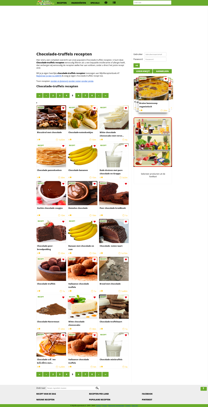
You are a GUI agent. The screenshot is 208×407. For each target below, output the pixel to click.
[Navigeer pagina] (204, 389)
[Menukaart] (114, 3)
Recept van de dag (46, 394)
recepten (62, 3)
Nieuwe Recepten (45, 399)
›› (105, 95)
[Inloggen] (136, 65)
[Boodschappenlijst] (106, 3)
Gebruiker (138, 54)
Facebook (147, 394)
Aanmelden (162, 71)
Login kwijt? (143, 71)
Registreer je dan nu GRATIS (49, 76)
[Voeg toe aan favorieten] (63, 108)
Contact (98, 405)
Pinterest (147, 399)
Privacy (104, 405)
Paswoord (138, 59)
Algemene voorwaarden (116, 405)
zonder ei (55, 81)
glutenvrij (64, 81)
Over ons (135, 405)
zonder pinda (87, 81)
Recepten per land (99, 394)
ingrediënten (78, 3)
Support (128, 405)
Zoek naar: (41, 388)
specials (95, 3)
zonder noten (75, 81)
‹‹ (39, 95)
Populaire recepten (99, 399)
